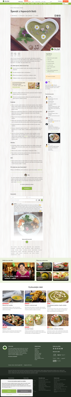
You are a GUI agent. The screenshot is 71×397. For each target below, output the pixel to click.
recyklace (32, 248)
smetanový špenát (30, 251)
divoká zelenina (13, 248)
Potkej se (49, 3)
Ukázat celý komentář (54, 131)
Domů (12, 7)
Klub (28, 3)
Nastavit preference (24, 391)
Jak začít (40, 3)
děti (34, 251)
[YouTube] (62, 348)
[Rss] (60, 348)
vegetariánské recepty (14, 254)
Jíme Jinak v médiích (38, 353)
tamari (26, 136)
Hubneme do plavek (27, 1)
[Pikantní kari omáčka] (13, 296)
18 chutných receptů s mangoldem (43, 379)
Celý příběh (19, 182)
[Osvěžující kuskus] (35, 320)
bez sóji (19, 254)
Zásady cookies (9, 394)
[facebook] (57, 15)
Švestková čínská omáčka (42, 384)
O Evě (36, 3)
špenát (23, 248)
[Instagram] (55, 348)
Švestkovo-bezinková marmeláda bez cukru (44, 386)
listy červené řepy (27, 248)
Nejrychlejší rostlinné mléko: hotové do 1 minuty (60, 386)
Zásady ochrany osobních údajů (24, 394)
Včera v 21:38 (50, 102)
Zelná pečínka (50, 119)
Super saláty (43, 1)
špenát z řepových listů (14, 251)
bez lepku (19, 251)
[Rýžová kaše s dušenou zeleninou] (58, 320)
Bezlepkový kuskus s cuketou (43, 385)
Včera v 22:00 (50, 97)
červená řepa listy (18, 248)
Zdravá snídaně (37, 1)
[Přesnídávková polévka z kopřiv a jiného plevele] (58, 296)
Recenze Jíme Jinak (38, 354)
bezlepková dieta (24, 251)
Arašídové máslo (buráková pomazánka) (59, 384)
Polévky (48, 303)
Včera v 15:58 (50, 145)
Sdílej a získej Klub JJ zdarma (39, 358)
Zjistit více (40, 169)
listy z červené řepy (37, 248)
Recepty (21, 3)
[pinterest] (59, 15)
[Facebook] (53, 348)
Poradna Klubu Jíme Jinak (53, 98)
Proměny (32, 3)
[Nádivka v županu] (13, 320)
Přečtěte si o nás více (19, 354)
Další (51, 1)
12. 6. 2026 (19, 203)
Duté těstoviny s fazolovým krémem (59, 385)
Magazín (44, 3)
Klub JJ (33, 1)
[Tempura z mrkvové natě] (35, 296)
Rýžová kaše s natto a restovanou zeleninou (60, 379)
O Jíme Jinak (37, 352)
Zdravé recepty (16, 7)
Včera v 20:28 (50, 118)
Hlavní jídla (27, 303)
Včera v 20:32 (50, 112)
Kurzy (25, 3)
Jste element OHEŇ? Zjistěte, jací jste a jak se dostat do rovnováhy (53, 148)
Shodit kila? (65, 1)
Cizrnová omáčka (5, 303)
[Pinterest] (58, 348)
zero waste (37, 251)
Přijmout (9, 391)
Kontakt (36, 359)
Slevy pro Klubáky (37, 357)
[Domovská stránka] (6, 1)
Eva (29, 175)
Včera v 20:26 (50, 124)
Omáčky (21, 7)
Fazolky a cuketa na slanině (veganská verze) (45, 390)
